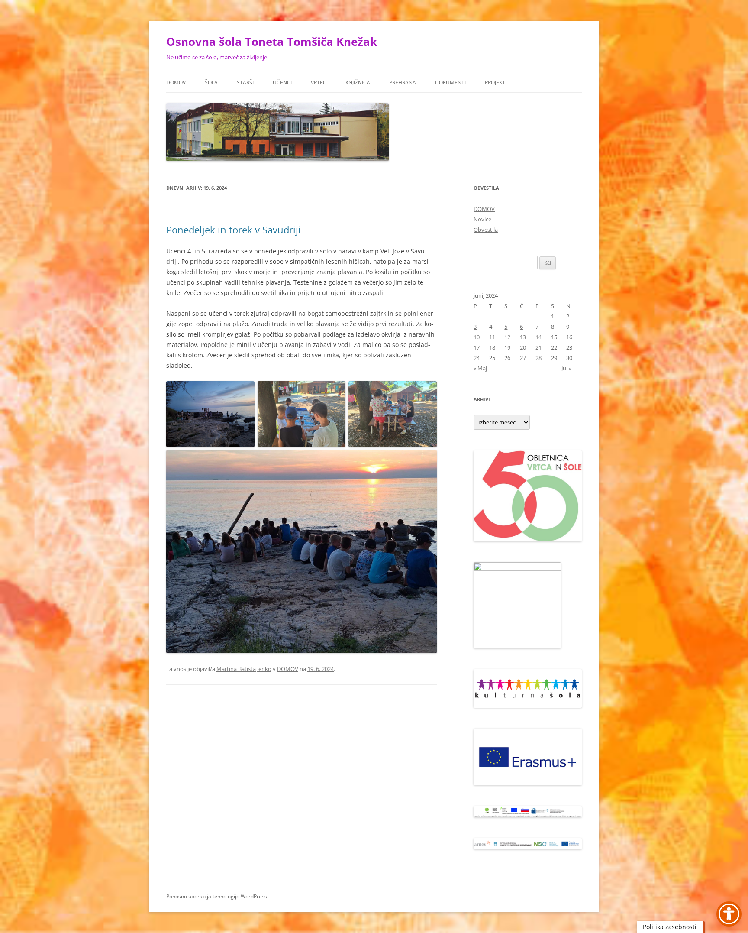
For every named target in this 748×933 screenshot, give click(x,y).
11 (492, 337)
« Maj (480, 368)
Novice (482, 219)
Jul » (566, 368)
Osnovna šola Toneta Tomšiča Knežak (271, 41)
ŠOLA (211, 82)
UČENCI (282, 82)
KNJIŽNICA (357, 82)
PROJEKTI (495, 82)
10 (477, 337)
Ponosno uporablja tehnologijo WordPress (216, 896)
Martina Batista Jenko (243, 669)
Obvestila (486, 229)
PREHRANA (402, 82)
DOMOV (176, 82)
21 (538, 347)
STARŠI (245, 82)
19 (507, 347)
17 (477, 347)
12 (507, 337)
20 (523, 347)
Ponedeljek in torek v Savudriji (233, 229)
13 (523, 337)
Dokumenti (450, 82)
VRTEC (318, 82)
